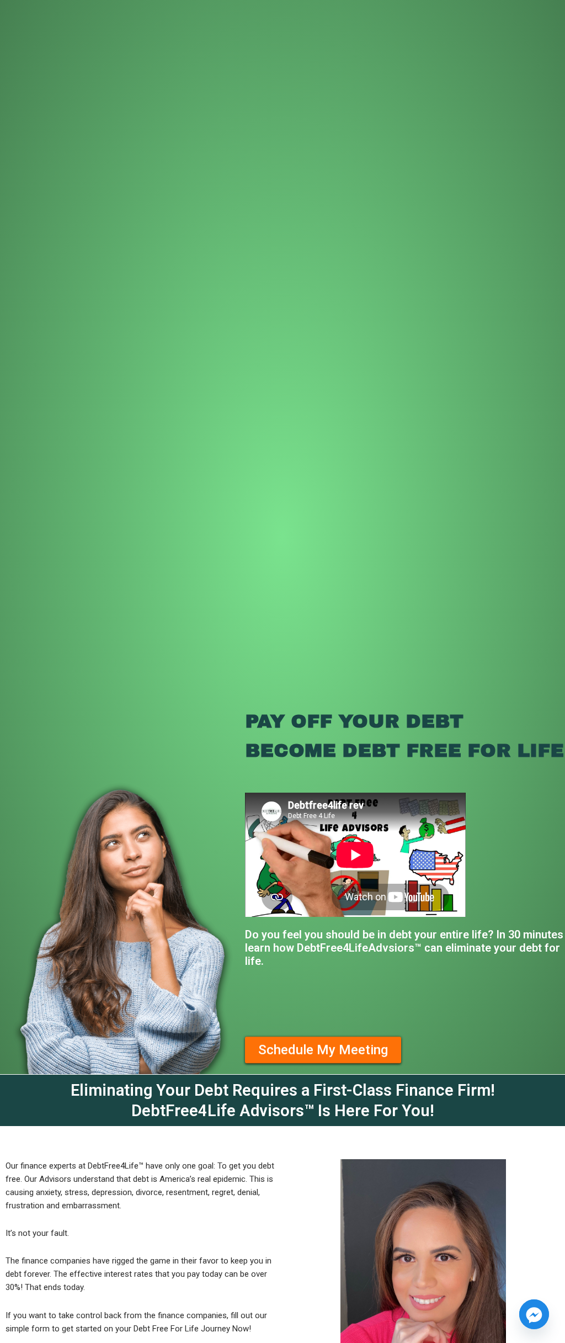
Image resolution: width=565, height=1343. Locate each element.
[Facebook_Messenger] (534, 1314)
